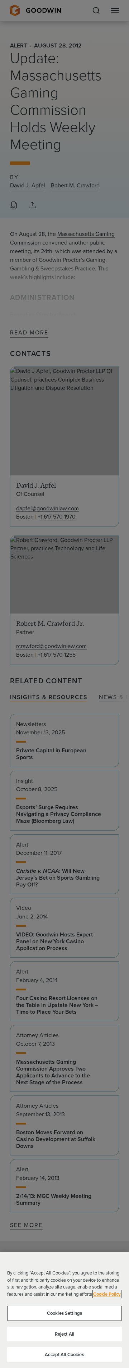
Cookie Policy (107, 1294)
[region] (64, 1310)
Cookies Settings (64, 1313)
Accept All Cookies (64, 1354)
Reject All (64, 1334)
